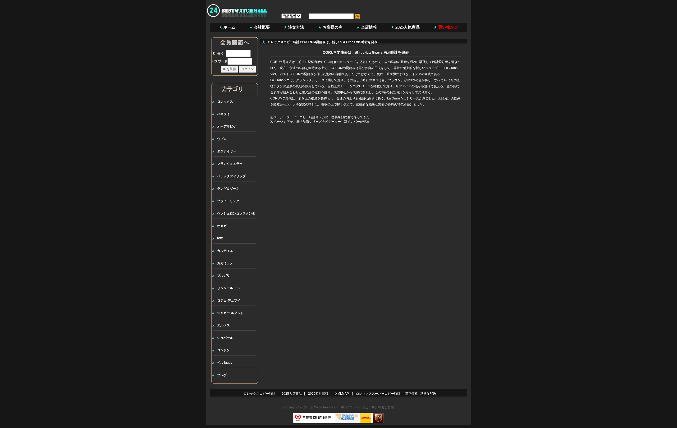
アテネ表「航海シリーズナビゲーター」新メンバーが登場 (328, 122)
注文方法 (296, 27)
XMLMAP (342, 393)
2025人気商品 (407, 27)
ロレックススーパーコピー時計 (378, 393)
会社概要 (262, 27)
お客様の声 (332, 27)
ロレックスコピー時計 (283, 42)
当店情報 (369, 27)
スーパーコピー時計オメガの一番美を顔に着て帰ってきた (328, 117)
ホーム (229, 27)
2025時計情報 (318, 393)
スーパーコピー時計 (363, 407)
